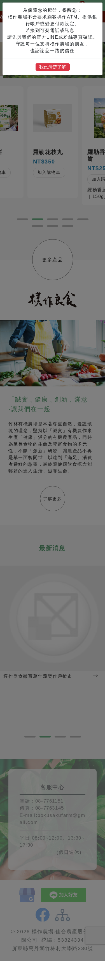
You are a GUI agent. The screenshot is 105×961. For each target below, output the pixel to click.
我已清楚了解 (52, 66)
